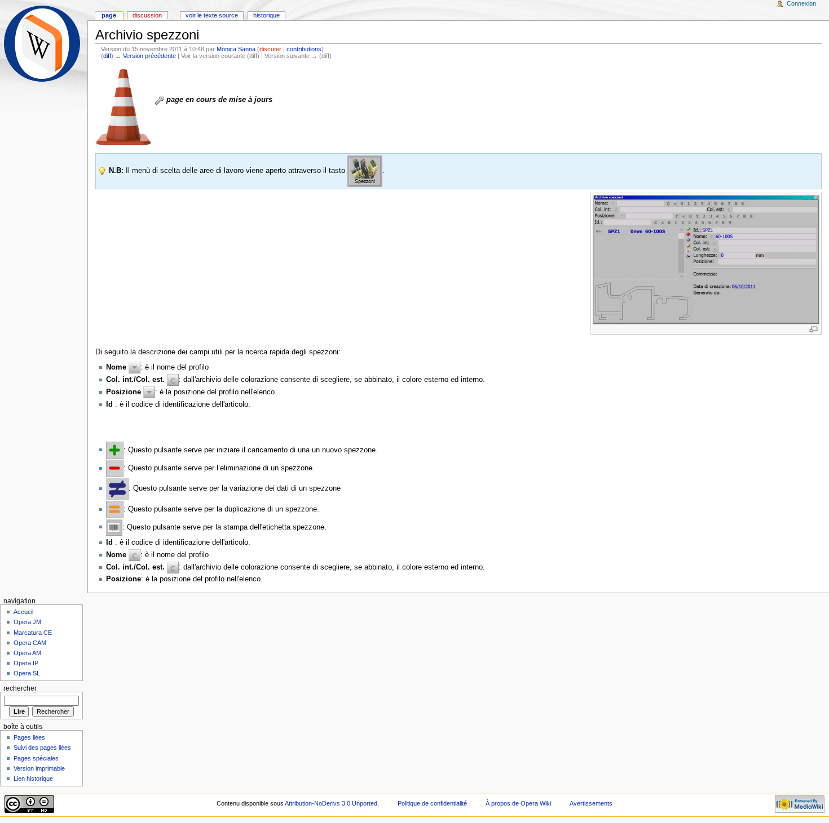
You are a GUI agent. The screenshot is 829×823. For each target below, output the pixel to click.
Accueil (23, 611)
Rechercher (20, 688)
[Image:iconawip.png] (159, 100)
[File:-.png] (115, 468)
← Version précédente (145, 55)
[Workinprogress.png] (123, 106)
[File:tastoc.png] (173, 380)
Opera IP (26, 663)
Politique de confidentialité (432, 803)
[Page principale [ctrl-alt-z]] (43, 43)
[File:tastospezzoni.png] (364, 171)
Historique (266, 15)
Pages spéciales (36, 758)
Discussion (147, 15)
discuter (270, 49)
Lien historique (33, 778)
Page (109, 15)
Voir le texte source (212, 15)
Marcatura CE (33, 632)
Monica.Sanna (236, 49)
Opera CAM (30, 642)
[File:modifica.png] (117, 488)
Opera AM (27, 652)
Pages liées (29, 737)
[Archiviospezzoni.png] (706, 259)
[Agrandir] (813, 329)
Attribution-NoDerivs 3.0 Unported (331, 803)
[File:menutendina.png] (134, 367)
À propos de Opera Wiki (518, 803)
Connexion (801, 3)
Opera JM (27, 622)
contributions (303, 49)
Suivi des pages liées (42, 747)
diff (107, 55)
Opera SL (27, 673)
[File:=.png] (115, 509)
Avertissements (591, 803)
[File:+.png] (115, 449)
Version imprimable (39, 768)
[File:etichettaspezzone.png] (114, 527)
